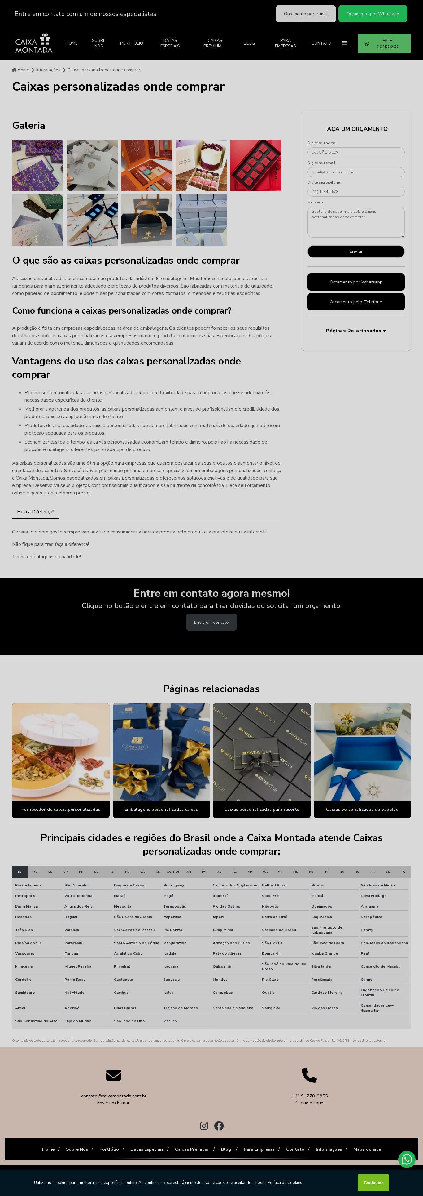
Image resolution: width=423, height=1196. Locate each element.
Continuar (373, 1182)
